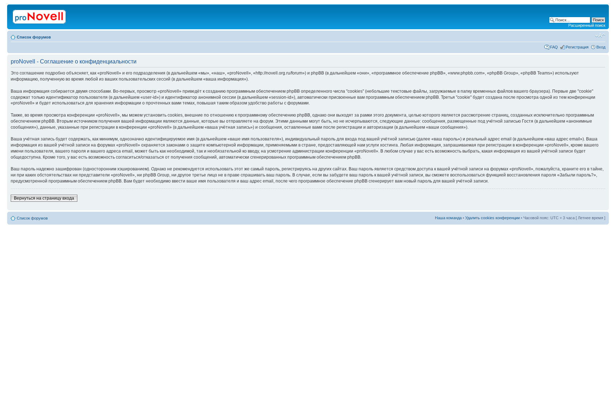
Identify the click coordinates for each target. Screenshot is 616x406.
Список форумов (34, 37)
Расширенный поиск (586, 25)
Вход (600, 47)
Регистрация (577, 47)
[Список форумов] (40, 15)
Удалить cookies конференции (492, 218)
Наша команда (448, 218)
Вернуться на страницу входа (44, 198)
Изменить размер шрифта (600, 35)
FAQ (554, 47)
